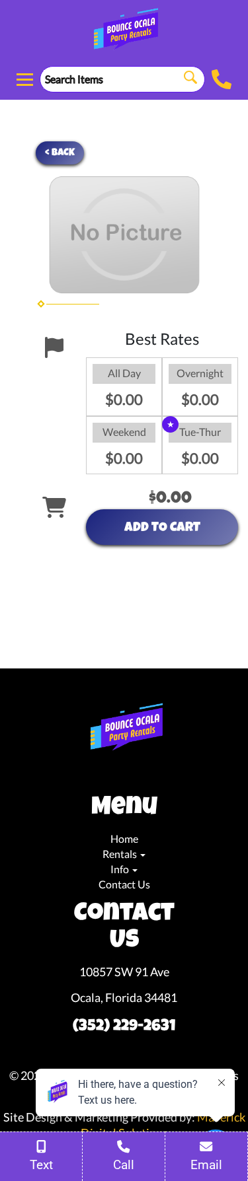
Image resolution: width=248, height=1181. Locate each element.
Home (124, 838)
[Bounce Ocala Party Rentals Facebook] (111, 774)
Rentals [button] (121, 853)
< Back (60, 153)
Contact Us (124, 884)
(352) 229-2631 (124, 1027)
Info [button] (120, 869)
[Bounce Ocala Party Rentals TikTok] (132, 774)
